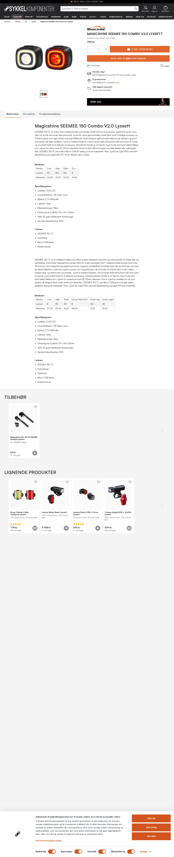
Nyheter (140, 17)
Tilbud (103, 17)
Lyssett (33, 22)
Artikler (151, 17)
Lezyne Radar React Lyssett (54, 512)
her (117, 82)
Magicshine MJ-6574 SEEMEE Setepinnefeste (24, 438)
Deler (7, 17)
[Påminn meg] (35, 528)
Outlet (93, 17)
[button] (145, 8)
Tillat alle (151, 818)
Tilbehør (17, 17)
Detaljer (143, 851)
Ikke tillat (151, 836)
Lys (26, 22)
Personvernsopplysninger (49, 840)
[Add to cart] (35, 453)
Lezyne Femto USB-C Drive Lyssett (85, 513)
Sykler (83, 17)
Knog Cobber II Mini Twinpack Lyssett (19, 513)
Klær (66, 17)
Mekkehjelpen (165, 17)
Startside (7, 22)
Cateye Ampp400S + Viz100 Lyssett (118, 513)
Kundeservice (116, 17)
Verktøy (29, 17)
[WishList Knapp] (35, 407)
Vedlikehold (42, 17)
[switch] (78, 851)
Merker (129, 17)
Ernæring (56, 17)
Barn (74, 17)
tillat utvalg (151, 827)
